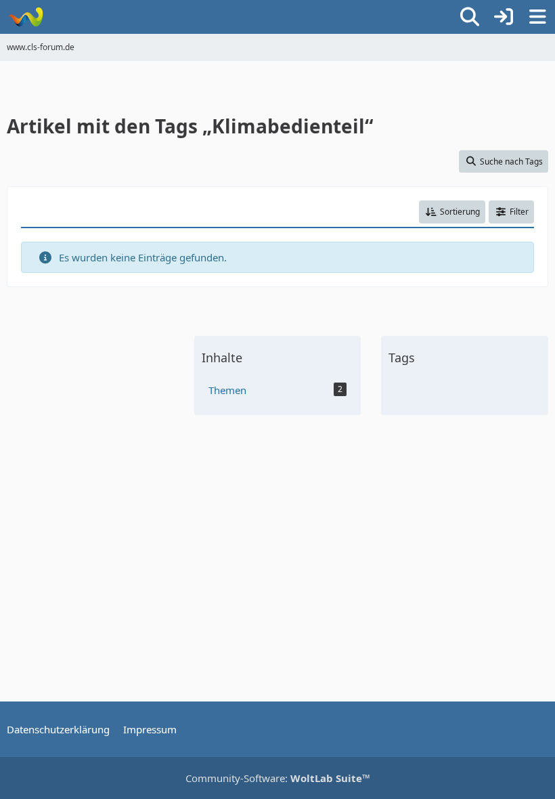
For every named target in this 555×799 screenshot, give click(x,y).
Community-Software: (277, 778)
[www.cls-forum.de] (25, 16)
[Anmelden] (503, 17)
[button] (452, 211)
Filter (519, 211)
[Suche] (469, 16)
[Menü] (537, 16)
